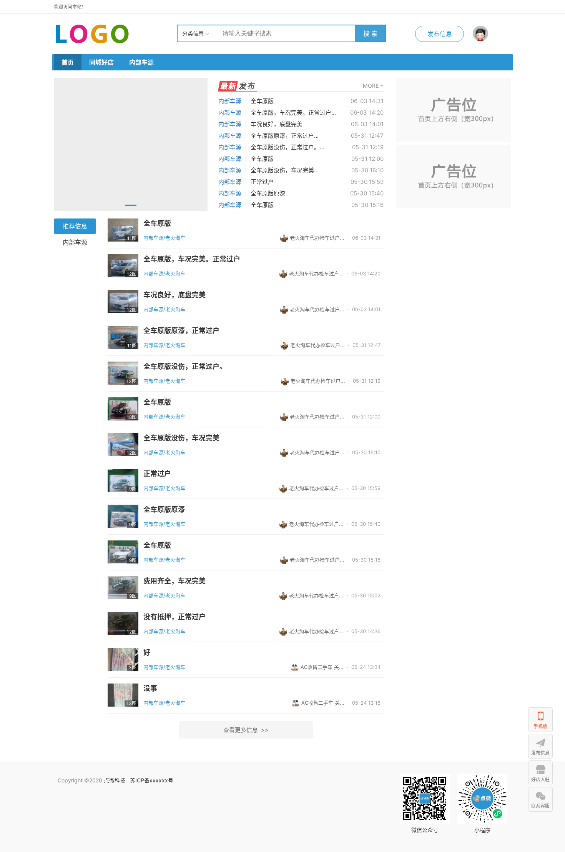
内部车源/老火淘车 (164, 238)
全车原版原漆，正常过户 (181, 331)
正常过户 (262, 181)
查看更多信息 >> (246, 730)
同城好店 (101, 62)
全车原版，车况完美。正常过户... (293, 112)
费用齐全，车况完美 (174, 581)
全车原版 (262, 101)
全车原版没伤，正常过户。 (184, 366)
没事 (150, 688)
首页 (67, 62)
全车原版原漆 (268, 193)
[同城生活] (115, 33)
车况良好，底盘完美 (276, 124)
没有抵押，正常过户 (174, 617)
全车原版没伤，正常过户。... (287, 147)
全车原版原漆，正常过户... (285, 135)
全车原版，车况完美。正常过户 (191, 259)
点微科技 (114, 780)
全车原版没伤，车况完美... (285, 170)
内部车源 (141, 62)
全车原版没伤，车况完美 (181, 438)
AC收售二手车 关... (322, 667)
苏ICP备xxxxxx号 (151, 780)
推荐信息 (75, 226)
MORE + (373, 85)
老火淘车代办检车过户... (317, 238)
